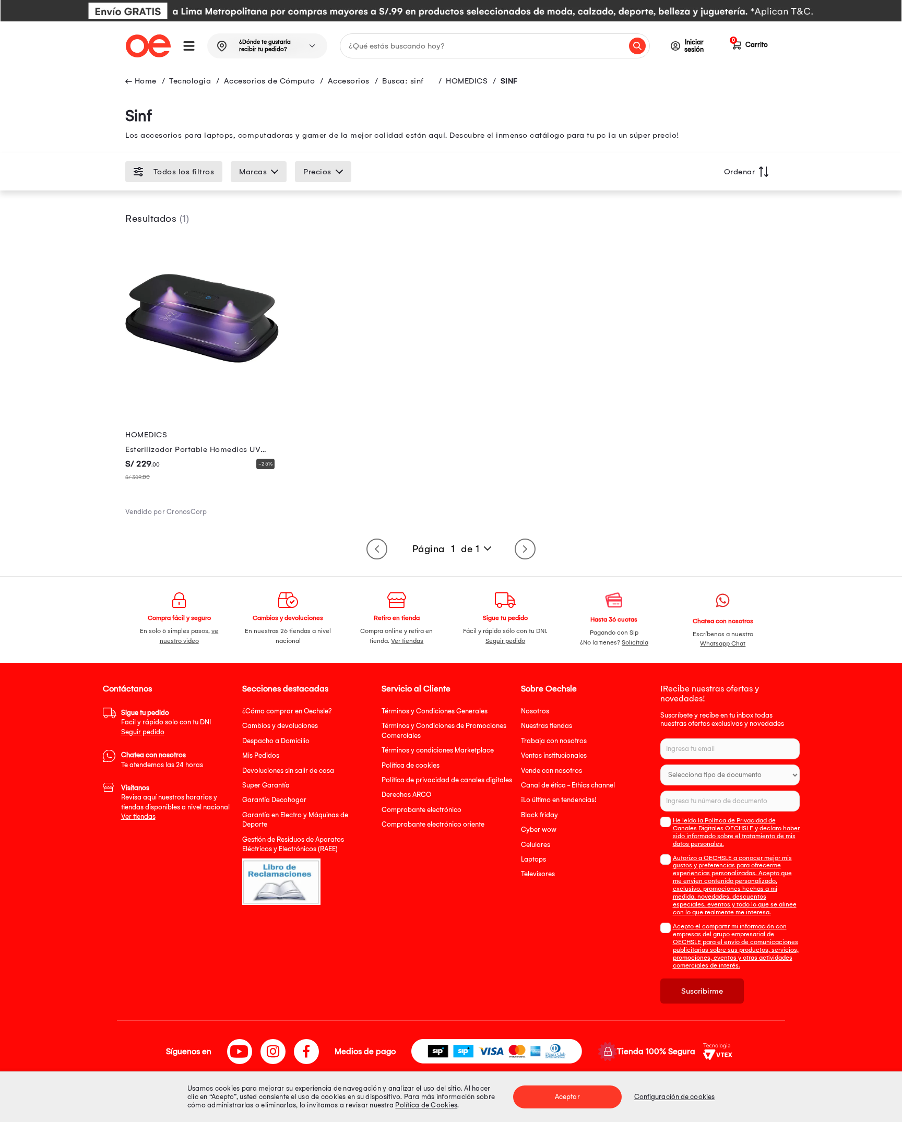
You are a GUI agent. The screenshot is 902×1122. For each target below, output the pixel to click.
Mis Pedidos (260, 755)
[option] (451, 10)
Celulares (535, 845)
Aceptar (567, 1097)
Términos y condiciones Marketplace (438, 750)
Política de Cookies (426, 1105)
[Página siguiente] (525, 549)
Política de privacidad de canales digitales (447, 780)
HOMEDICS (467, 81)
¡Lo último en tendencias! (559, 800)
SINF (509, 81)
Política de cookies (411, 765)
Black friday (539, 815)
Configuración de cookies (674, 1097)
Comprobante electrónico (421, 810)
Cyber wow (538, 829)
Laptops (533, 859)
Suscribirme (702, 991)
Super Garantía (266, 785)
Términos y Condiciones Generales (435, 711)
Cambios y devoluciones (280, 726)
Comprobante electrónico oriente (433, 824)
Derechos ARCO (406, 794)
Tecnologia (190, 81)
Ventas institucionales (554, 755)
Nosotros (535, 711)
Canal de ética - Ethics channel (568, 785)
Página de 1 (446, 549)
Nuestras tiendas (546, 726)
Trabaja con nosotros (554, 741)
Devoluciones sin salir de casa (288, 770)
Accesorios (349, 81)
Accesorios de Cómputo (269, 81)
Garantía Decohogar (274, 800)
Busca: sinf (403, 81)
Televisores (538, 874)
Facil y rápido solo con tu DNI (166, 722)
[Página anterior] (376, 549)
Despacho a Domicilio (276, 741)
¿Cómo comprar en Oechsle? (287, 711)
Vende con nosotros (551, 770)
